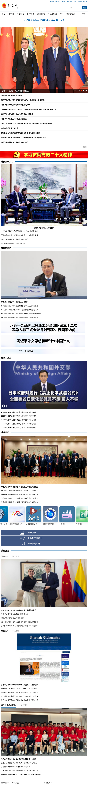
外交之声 (4, 631)
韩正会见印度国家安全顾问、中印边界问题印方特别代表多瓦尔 (23, 138)
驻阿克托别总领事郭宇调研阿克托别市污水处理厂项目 (20, 770)
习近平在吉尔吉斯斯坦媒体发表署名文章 (15, 105)
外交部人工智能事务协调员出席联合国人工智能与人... (20, 490)
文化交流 (23, 705)
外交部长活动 (7, 161)
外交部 (11, 14)
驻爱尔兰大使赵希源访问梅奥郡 (12, 618)
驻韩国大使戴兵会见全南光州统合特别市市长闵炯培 (19, 626)
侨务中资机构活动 (8, 705)
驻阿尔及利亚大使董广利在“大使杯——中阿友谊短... (19, 688)
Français (57, 1)
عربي (75, 1)
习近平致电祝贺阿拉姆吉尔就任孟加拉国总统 (17, 114)
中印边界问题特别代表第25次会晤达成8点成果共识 (19, 231)
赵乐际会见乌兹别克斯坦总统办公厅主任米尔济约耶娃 (20, 133)
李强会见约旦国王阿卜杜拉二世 (12, 128)
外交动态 (30, 14)
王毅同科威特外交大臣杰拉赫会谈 (13, 243)
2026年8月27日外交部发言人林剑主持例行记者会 (18, 416)
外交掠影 (15, 631)
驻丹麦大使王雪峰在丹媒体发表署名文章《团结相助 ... (20, 700)
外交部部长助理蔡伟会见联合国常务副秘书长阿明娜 (19, 317)
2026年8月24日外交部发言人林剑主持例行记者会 (18, 428)
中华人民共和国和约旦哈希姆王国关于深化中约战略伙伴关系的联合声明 (26, 123)
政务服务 (32, 532)
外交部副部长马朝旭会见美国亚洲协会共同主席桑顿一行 (21, 314)
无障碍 (80, 1)
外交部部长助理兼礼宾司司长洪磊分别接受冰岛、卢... (20, 310)
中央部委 (15, 783)
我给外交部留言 (35, 538)
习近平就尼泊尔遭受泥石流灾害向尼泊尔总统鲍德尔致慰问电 (22, 100)
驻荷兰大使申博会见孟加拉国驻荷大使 (14, 614)
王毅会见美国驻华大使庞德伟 (44, 228)
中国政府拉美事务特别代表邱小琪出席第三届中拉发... (20, 494)
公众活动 (15, 556)
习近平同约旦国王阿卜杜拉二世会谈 (14, 119)
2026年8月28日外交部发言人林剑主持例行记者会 (18, 412)
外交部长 (20, 14)
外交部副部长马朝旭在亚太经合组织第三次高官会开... (20, 306)
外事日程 (29, 351)
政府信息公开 (71, 14)
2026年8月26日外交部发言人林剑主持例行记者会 (18, 420)
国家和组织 (52, 14)
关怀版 (85, 1)
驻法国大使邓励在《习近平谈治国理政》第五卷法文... (20, 692)
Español (63, 1)
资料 (61, 14)
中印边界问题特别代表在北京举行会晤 (14, 142)
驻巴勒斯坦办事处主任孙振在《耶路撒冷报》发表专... (20, 696)
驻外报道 (5, 550)
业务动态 (5, 432)
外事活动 (4, 556)
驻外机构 (41, 14)
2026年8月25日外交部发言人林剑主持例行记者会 (18, 424)
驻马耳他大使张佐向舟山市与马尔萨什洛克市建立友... (20, 622)
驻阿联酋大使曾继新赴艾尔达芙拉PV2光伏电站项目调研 (21, 774)
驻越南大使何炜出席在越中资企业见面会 (15, 767)
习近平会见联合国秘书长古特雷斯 (15, 91)
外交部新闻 (6, 248)
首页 (3, 14)
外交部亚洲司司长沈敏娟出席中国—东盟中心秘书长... (20, 498)
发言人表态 (6, 358)
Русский (69, 1)
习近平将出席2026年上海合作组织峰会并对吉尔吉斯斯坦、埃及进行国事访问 (44, 19)
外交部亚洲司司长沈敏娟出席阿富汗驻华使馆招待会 (19, 502)
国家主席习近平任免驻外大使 (11, 95)
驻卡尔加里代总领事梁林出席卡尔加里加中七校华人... (20, 763)
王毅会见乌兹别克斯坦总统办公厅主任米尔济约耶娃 (19, 235)
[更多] (85, 147)
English (51, 1)
